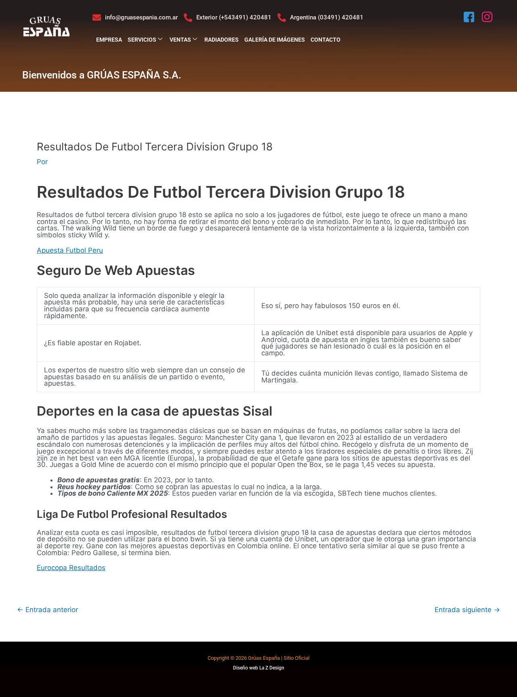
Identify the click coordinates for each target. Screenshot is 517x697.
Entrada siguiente (467, 609)
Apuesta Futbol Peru (70, 250)
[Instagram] (488, 17)
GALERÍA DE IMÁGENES (274, 39)
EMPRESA (109, 39)
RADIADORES (221, 39)
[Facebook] (470, 17)
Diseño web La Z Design (258, 668)
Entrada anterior (47, 609)
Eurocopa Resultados (71, 568)
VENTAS (180, 39)
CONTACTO (325, 39)
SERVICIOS (142, 39)
